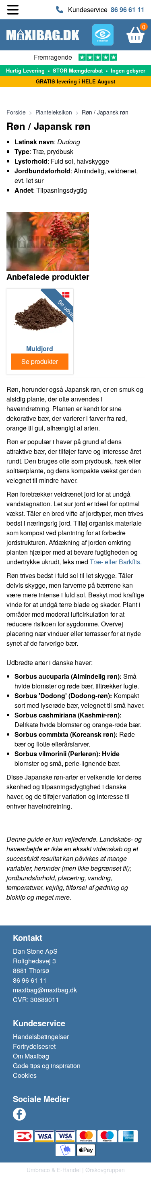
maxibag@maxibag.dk (45, 989)
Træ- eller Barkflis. (116, 561)
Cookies (25, 1075)
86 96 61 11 (128, 9)
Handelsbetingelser (41, 1036)
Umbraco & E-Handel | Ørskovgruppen (76, 1170)
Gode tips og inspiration (47, 1065)
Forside (16, 112)
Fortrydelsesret (34, 1046)
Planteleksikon (53, 112)
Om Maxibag (31, 1056)
